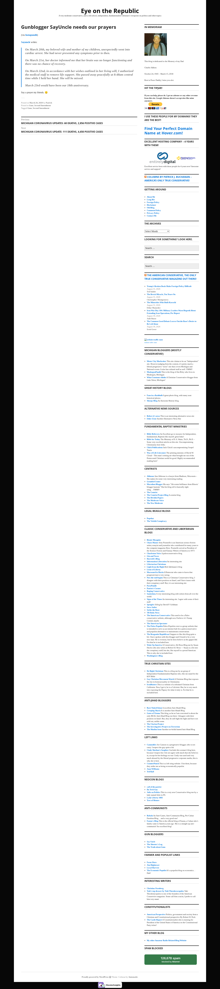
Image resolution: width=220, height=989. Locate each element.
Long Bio (151, 199)
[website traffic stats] (153, 340)
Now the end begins (155, 578)
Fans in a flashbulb (155, 395)
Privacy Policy (153, 213)
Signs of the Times (154, 599)
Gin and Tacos (153, 556)
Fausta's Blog (152, 821)
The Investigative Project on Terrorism (163, 727)
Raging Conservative (156, 591)
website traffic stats (150, 342)
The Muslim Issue (154, 729)
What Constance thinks (156, 377)
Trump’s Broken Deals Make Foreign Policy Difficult (169, 286)
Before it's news (153, 416)
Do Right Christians (155, 671)
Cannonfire (151, 745)
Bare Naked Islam (154, 708)
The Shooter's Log (154, 844)
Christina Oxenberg (155, 888)
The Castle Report (154, 920)
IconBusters (152, 684)
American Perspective (156, 914)
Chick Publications (155, 447)
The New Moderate (155, 503)
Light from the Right (155, 567)
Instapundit (31, 35)
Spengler (150, 604)
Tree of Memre (153, 800)
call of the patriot (154, 787)
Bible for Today (153, 439)
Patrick (49, 103)
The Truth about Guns (156, 847)
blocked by (173, 960)
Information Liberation (157, 561)
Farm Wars (152, 862)
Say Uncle (151, 842)
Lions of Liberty (154, 569)
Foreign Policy (153, 202)
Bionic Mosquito (154, 540)
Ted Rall (150, 771)
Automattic (133, 977)
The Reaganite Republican (158, 634)
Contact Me (152, 216)
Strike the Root (153, 610)
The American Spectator (157, 623)
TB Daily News (153, 613)
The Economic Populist (156, 870)
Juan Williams (153, 769)
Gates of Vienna (153, 713)
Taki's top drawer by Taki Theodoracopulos (165, 891)
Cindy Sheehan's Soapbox (158, 750)
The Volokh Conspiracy (157, 521)
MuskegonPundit (154, 372)
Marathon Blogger (155, 484)
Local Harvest (153, 868)
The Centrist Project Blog (157, 495)
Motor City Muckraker (156, 361)
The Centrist (152, 492)
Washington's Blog (155, 656)
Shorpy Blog (152, 401)
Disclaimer (151, 205)
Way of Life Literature (156, 453)
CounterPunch (153, 763)
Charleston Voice (154, 553)
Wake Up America (154, 645)
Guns (31, 105)
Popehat (150, 518)
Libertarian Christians (156, 564)
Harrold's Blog (153, 559)
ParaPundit (152, 586)
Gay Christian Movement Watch (160, 679)
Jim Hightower (153, 865)
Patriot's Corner (154, 588)
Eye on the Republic (110, 11)
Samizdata (151, 594)
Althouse (150, 476)
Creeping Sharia (154, 710)
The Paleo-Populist (155, 626)
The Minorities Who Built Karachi (161, 302)
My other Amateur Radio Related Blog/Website (166, 940)
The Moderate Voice (155, 500)
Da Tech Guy (152, 789)
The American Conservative (158, 615)
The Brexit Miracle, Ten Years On (161, 294)
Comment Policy (154, 210)
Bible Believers (153, 434)
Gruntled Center (154, 481)
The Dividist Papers (155, 498)
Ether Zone (151, 419)
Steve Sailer (152, 607)
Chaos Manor (152, 542)
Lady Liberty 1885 (155, 798)
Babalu (150, 815)
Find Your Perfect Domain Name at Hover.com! (168, 130)
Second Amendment (42, 105)
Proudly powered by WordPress (95, 977)
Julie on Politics (153, 792)
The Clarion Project (155, 724)
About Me (151, 197)
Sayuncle (25, 42)
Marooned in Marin (155, 572)
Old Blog (150, 208)
